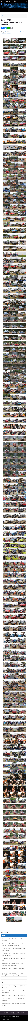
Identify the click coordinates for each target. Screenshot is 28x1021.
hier (6, 32)
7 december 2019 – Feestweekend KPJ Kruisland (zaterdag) (13, 999)
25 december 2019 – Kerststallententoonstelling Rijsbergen (14, 981)
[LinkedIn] (15, 1)
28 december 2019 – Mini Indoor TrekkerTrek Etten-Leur (13, 969)
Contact (15, 1013)
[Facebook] (1, 1)
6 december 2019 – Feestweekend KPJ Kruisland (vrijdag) (13, 1004)
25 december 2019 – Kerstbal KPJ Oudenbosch (13, 978)
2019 (10, 16)
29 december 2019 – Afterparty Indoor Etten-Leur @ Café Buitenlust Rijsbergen (13, 944)
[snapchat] (12, 1)
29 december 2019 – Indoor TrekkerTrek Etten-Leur (13, 959)
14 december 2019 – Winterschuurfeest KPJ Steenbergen (13, 991)
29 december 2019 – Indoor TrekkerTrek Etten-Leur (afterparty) (13, 949)
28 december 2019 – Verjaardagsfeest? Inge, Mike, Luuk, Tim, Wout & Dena (13, 964)
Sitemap (6, 1012)
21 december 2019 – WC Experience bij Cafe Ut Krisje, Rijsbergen (13, 986)
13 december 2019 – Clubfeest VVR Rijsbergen (13, 995)
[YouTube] (7, 1)
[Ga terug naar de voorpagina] (14, 5)
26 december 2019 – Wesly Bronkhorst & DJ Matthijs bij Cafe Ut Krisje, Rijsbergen (12, 974)
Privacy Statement (21, 1012)
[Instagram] (4, 1)
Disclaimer (12, 1012)
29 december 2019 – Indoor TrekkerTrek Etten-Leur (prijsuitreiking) (13, 954)
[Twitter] (10, 1)
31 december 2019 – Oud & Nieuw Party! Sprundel (12, 939)
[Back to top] (25, 1017)
